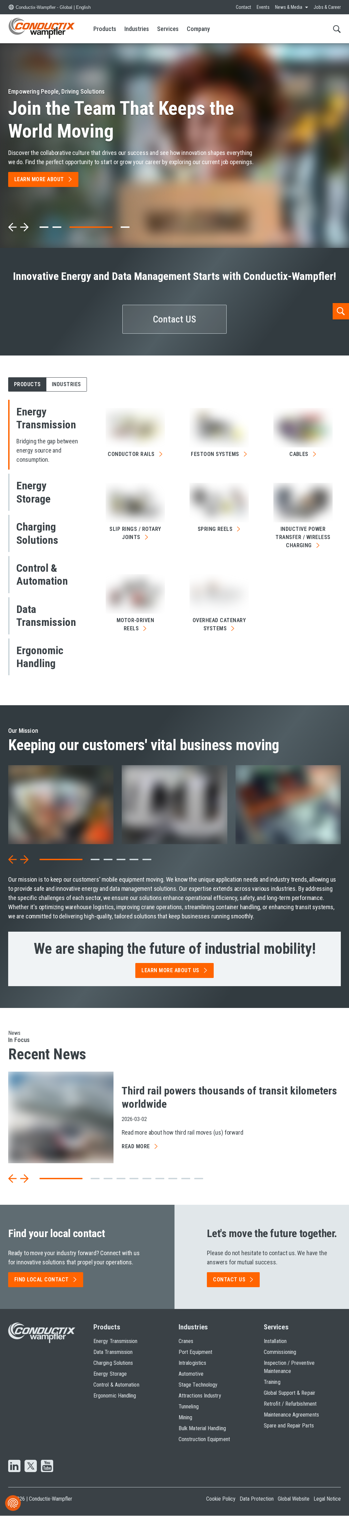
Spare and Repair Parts (289, 1425)
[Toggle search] (337, 29)
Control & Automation (116, 1384)
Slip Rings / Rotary (135, 533)
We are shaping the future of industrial (175, 949)
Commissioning (280, 1352)
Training (272, 1382)
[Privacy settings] (13, 1503)
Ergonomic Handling (114, 1395)
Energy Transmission (115, 1341)
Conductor (131, 454)
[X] (31, 1466)
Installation (275, 1341)
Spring (215, 529)
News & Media (288, 7)
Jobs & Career (327, 7)
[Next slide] (24, 227)
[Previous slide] (12, 227)
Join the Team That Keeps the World (121, 119)
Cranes (186, 1341)
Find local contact (41, 1279)
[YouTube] (47, 1466)
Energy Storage (110, 1374)
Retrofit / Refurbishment (290, 1404)
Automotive (191, 1374)
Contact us (229, 1279)
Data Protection (257, 1499)
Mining (185, 1417)
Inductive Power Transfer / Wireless (302, 537)
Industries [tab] (66, 384)
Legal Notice (327, 1499)
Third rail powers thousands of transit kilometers (229, 1097)
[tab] (44, 227)
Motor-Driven (135, 624)
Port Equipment (195, 1352)
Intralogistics (192, 1363)
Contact (243, 7)
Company (198, 28)
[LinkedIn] (14, 1466)
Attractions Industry (200, 1395)
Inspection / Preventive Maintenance (289, 1367)
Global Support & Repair (289, 1393)
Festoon (215, 454)
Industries (136, 28)
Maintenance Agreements (291, 1414)
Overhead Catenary (219, 624)
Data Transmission (113, 1352)
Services (168, 28)
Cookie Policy (221, 1499)
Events (263, 7)
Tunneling (189, 1406)
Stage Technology (198, 1384)
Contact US (174, 319)
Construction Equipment (204, 1439)
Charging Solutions (113, 1363)
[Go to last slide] (12, 859)
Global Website (293, 1499)
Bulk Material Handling (202, 1428)
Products (104, 28)
